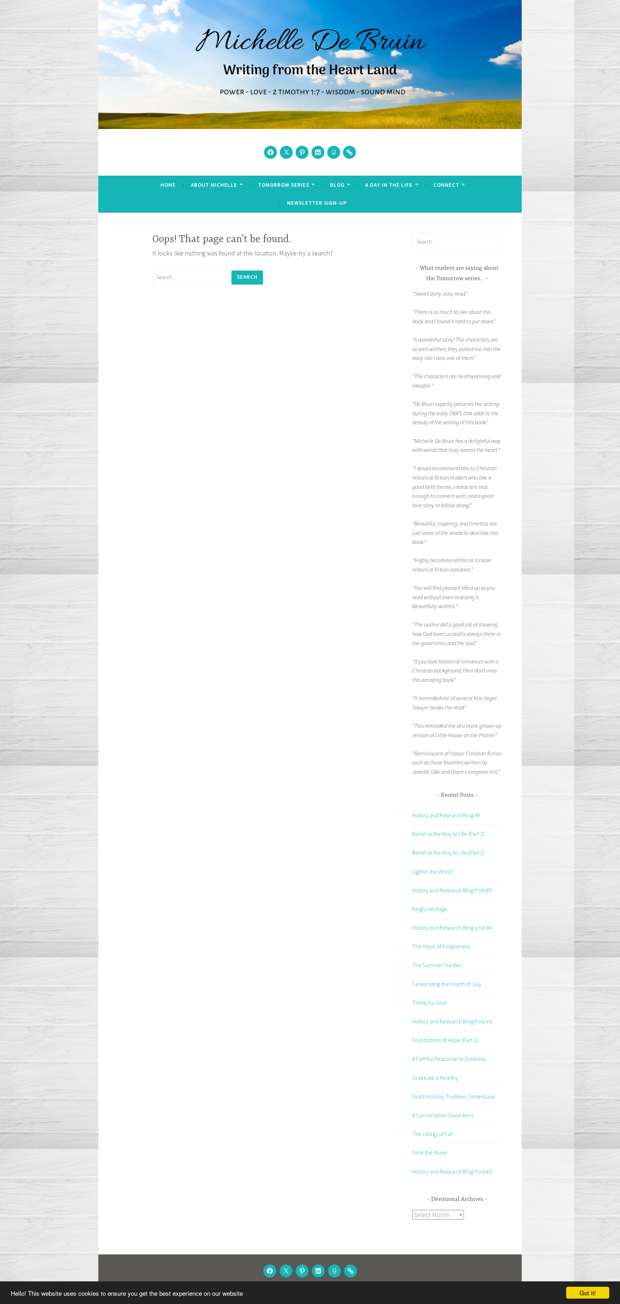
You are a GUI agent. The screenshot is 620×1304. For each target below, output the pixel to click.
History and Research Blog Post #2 (452, 1171)
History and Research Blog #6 (446, 815)
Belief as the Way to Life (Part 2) (448, 833)
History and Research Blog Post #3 (452, 1021)
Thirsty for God (429, 1002)
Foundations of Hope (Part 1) (445, 1040)
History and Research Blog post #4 (452, 927)
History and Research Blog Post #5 (452, 890)
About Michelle (214, 184)
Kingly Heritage (429, 908)
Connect (446, 184)
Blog (337, 184)
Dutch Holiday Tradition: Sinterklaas (453, 1096)
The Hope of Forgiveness (441, 946)
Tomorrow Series (283, 184)
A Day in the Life (389, 184)
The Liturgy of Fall (432, 1133)
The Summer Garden (437, 964)
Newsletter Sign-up (317, 202)
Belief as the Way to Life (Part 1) (448, 852)
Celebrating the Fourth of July (446, 984)
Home (168, 184)
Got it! (587, 1292)
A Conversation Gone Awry (443, 1115)
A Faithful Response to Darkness (448, 1058)
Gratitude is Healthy (435, 1077)
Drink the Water (430, 1152)
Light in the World (432, 871)
